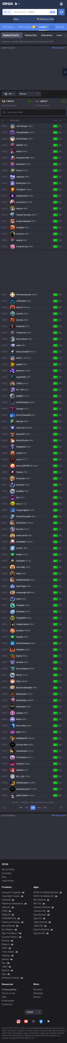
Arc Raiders (7, 929)
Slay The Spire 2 (10, 933)
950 (45, 808)
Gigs (4, 974)
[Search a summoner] (52, 12)
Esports (5, 970)
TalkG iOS (38, 926)
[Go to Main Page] (7, 3)
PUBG (4, 911)
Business (38, 989)
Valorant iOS (40, 911)
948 (33, 808)
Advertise (38, 993)
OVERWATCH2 (9, 918)
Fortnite (6, 940)
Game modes (26, 27)
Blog (4, 877)
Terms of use (8, 993)
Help (4, 997)
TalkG (4, 966)
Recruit (37, 997)
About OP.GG (8, 869)
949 (39, 808)
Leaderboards (46, 27)
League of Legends (11, 892)
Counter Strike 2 (10, 937)
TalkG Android (40, 922)
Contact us (7, 1004)
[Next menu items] (52, 27)
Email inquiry (8, 1000)
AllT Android (40, 900)
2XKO (4, 948)
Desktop (6, 955)
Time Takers (8, 952)
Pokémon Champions (12, 903)
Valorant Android (42, 907)
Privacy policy (9, 989)
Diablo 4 (6, 944)
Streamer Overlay (10, 978)
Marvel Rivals (8, 926)
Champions (8, 27)
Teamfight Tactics (11, 896)
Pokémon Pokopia (11, 922)
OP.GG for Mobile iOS (44, 896)
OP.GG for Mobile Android (46, 892)
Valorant (6, 907)
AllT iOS (37, 903)
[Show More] (17, 4)
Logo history (8, 880)
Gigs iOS (38, 918)
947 (27, 808)
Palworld (6, 900)
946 (20, 808)
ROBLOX (6, 914)
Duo (4, 963)
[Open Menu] (61, 4)
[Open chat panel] (64, 72)
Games (5, 959)
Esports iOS (39, 933)
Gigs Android (40, 914)
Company (6, 873)
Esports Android (41, 929)
